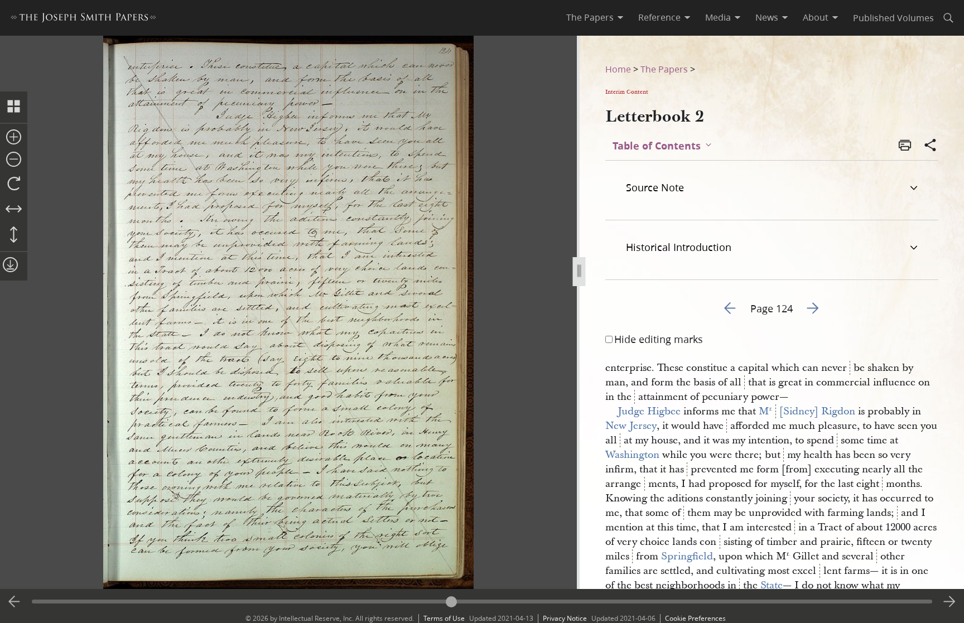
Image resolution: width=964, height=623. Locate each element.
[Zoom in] (14, 138)
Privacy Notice (565, 618)
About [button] (815, 17)
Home (618, 68)
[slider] (482, 601)
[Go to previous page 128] (14, 602)
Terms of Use (444, 618)
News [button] (766, 17)
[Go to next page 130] (949, 602)
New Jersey (631, 426)
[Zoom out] (14, 160)
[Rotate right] (14, 184)
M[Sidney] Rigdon (807, 411)
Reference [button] (659, 17)
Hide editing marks (658, 339)
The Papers (664, 68)
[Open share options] (930, 146)
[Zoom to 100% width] (14, 209)
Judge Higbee (649, 411)
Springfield (687, 556)
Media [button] (718, 17)
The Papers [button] (590, 17)
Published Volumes (893, 17)
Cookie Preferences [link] (695, 618)
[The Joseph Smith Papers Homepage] (83, 19)
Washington (632, 455)
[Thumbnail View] (14, 107)
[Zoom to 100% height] (14, 235)
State (771, 585)
